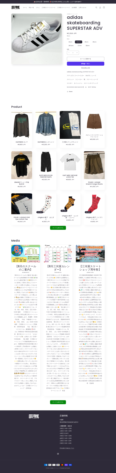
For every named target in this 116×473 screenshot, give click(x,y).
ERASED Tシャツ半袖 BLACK (22, 183)
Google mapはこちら (67, 448)
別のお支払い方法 (85, 67)
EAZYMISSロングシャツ (46, 142)
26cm (94, 42)
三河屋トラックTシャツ (70, 142)
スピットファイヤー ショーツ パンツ (94, 136)
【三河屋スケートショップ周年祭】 (90, 268)
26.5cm (71, 45)
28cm (88, 45)
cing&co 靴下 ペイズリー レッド (94, 218)
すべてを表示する (58, 228)
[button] (96, 7)
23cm (70, 42)
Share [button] (71, 91)
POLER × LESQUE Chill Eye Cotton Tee (22, 218)
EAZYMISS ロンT (21, 142)
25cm (86, 42)
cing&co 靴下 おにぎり (46, 218)
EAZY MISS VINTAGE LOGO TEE (70, 176)
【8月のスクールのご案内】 (25, 268)
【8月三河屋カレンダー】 (58, 268)
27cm (80, 45)
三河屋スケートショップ (55, 468)
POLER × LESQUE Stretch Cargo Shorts (94, 183)
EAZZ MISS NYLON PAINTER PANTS (45, 176)
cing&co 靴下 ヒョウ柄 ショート (70, 217)
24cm (79, 42)
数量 (68, 49)
